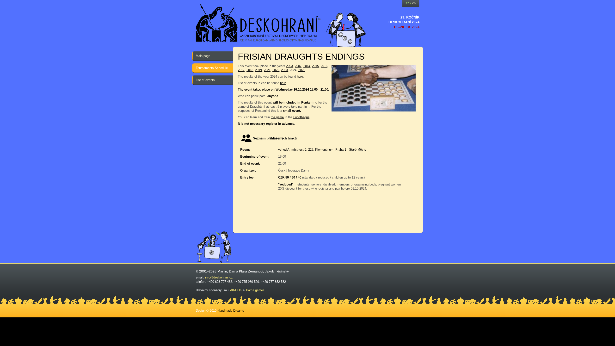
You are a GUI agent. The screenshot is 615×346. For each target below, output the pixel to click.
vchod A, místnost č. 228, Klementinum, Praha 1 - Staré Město (322, 149)
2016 (324, 66)
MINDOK (235, 290)
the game (277, 117)
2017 (241, 70)
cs (407, 3)
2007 (298, 66)
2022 (275, 70)
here (300, 76)
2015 (315, 66)
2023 (284, 70)
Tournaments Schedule (212, 68)
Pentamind (309, 102)
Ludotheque (301, 117)
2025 (301, 70)
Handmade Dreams (230, 310)
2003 (289, 66)
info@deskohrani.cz (219, 277)
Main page (203, 56)
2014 (306, 66)
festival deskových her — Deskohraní (258, 22)
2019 (258, 70)
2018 (249, 70)
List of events (205, 80)
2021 (267, 70)
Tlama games (255, 290)
